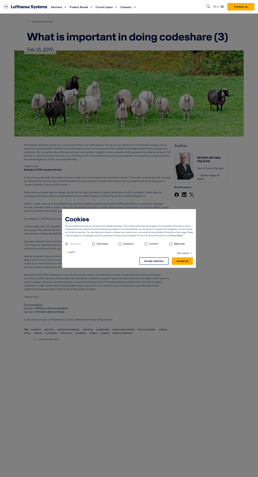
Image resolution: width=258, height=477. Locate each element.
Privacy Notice (176, 235)
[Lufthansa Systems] (25, 6)
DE (222, 7)
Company (126, 7)
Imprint (71, 252)
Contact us (241, 7)
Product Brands (79, 7)
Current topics (104, 7)
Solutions (56, 7)
